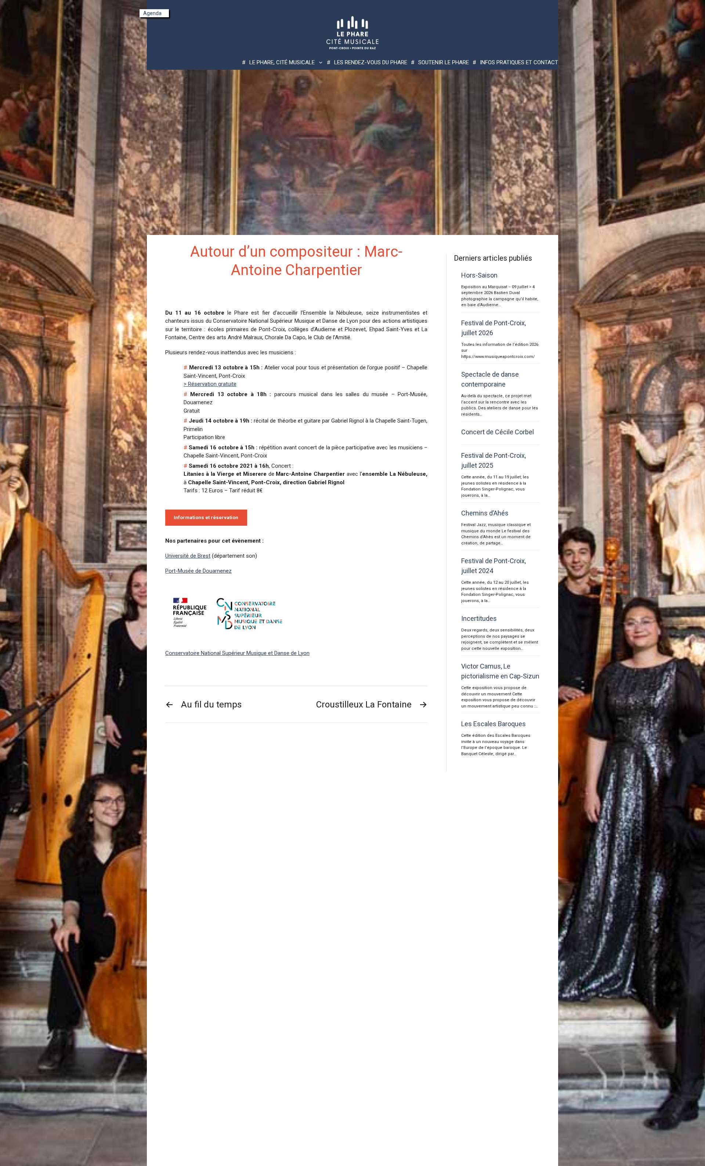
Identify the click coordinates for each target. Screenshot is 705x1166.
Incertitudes (479, 618)
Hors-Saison (479, 275)
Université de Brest (187, 556)
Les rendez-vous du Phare (370, 62)
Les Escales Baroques (493, 724)
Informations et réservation (206, 517)
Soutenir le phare (443, 62)
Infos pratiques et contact (519, 62)
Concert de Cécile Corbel (497, 432)
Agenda (152, 13)
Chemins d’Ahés (485, 513)
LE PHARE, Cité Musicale (282, 62)
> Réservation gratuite (210, 384)
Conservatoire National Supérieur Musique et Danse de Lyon (237, 653)
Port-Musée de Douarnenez (198, 571)
